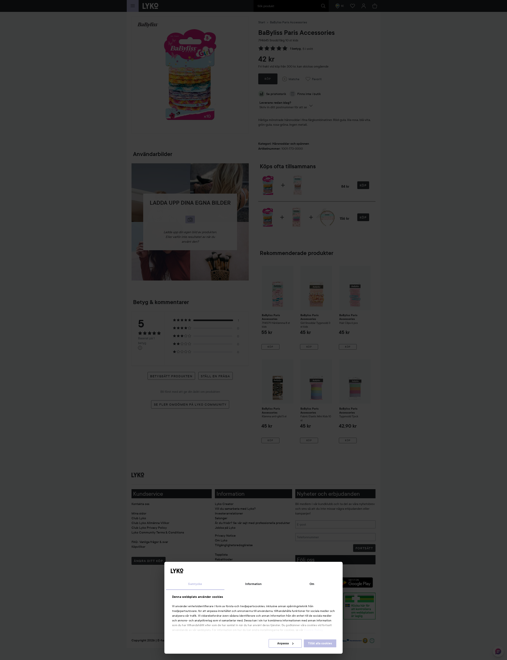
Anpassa (283, 643)
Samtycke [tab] (195, 584)
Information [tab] (253, 584)
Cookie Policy (313, 629)
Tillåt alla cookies (320, 643)
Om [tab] (312, 584)
